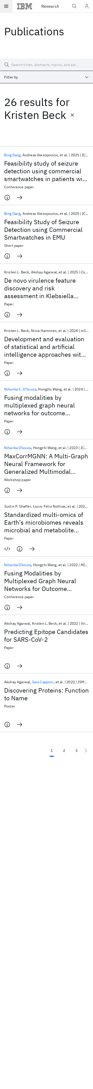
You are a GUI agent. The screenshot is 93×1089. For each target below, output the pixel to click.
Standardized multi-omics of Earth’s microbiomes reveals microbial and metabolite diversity (43, 522)
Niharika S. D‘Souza (20, 389)
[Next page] (86, 750)
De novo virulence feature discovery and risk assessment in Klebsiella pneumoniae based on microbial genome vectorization (40, 288)
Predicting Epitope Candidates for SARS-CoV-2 (46, 635)
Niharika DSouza (17, 447)
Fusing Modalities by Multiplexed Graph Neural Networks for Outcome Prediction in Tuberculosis (40, 580)
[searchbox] (46, 65)
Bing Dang (12, 155)
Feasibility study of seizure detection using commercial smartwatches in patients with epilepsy (46, 171)
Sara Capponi (43, 682)
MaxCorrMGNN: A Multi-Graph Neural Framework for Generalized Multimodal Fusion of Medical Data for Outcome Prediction (46, 463)
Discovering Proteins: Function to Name (46, 694)
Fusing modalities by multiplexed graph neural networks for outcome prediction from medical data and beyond (44, 405)
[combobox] (46, 77)
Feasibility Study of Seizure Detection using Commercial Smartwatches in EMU (43, 229)
